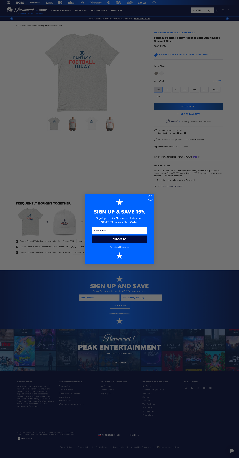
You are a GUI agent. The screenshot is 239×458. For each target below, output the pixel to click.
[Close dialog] (150, 197)
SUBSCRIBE (119, 239)
